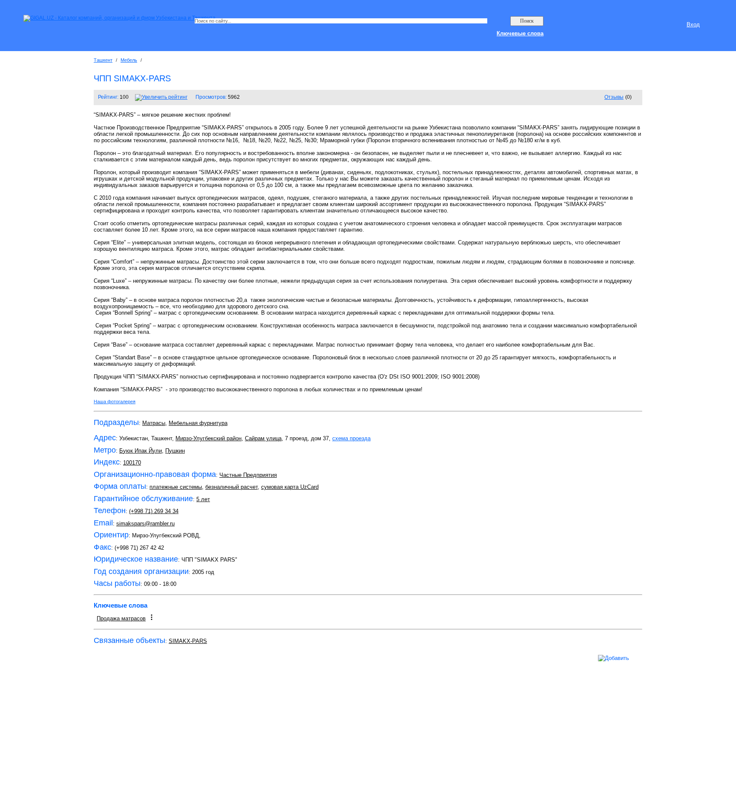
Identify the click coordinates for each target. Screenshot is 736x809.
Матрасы (153, 423)
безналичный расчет (231, 487)
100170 (132, 462)
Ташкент (103, 60)
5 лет (203, 499)
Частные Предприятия (248, 475)
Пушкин (175, 451)
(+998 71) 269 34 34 (153, 511)
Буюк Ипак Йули (140, 451)
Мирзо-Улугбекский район (208, 438)
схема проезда (351, 438)
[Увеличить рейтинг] (161, 97)
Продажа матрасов (121, 618)
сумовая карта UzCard (290, 487)
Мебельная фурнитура (198, 423)
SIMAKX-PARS (188, 641)
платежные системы (176, 487)
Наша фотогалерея (114, 401)
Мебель (129, 60)
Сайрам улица (263, 438)
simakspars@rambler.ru (145, 523)
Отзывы (614, 97)
